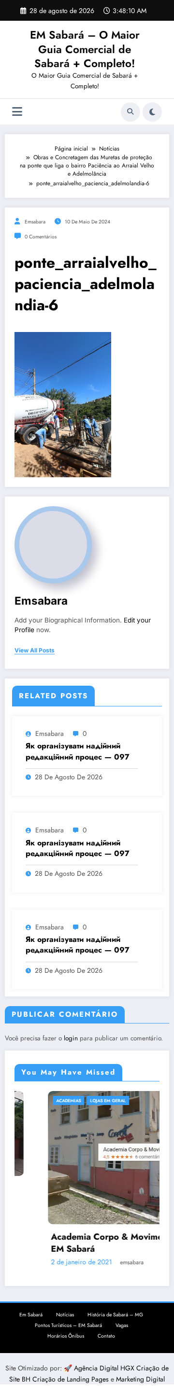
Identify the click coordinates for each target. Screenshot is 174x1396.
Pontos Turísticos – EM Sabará (68, 1325)
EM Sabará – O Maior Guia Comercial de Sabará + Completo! (85, 49)
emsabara (35, 221)
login (71, 1038)
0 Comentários (41, 236)
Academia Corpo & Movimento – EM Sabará (92, 1243)
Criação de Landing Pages (71, 1379)
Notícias (65, 1314)
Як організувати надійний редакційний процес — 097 (78, 751)
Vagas (122, 1325)
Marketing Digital (140, 1379)
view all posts (34, 650)
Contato (106, 1336)
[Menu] (17, 111)
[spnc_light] (152, 112)
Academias (42, 1100)
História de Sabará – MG (115, 1314)
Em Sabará (31, 1314)
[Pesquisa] (130, 112)
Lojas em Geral (82, 1100)
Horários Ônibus (65, 1336)
